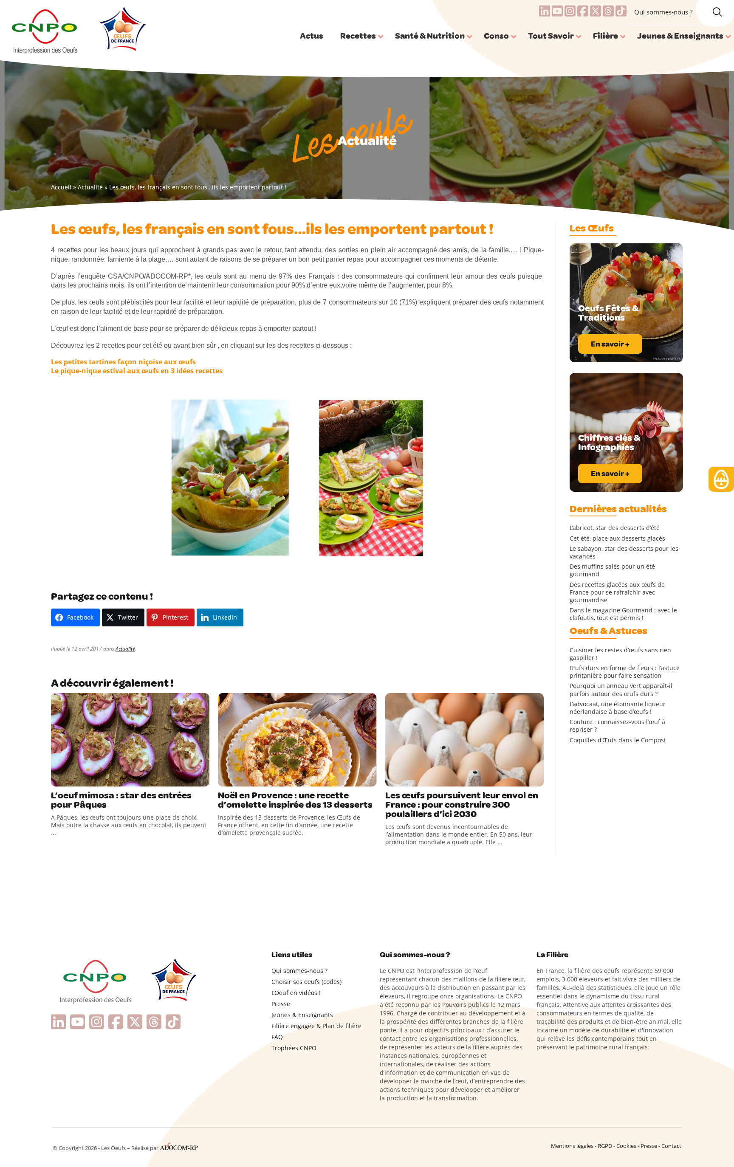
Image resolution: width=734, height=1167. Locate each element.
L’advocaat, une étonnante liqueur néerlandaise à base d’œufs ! (618, 708)
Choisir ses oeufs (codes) (306, 982)
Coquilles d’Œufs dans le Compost (618, 740)
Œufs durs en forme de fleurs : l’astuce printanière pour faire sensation (625, 671)
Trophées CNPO (293, 1048)
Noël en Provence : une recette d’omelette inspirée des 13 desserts (295, 800)
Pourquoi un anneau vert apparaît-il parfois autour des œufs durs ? (621, 689)
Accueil (61, 187)
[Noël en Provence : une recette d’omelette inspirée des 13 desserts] (297, 739)
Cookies (626, 1146)
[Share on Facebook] (58, 778)
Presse (280, 1004)
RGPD (605, 1146)
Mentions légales (572, 1146)
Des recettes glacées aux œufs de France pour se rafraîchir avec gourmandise (617, 592)
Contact (671, 1146)
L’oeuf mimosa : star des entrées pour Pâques (121, 800)
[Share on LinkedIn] (93, 778)
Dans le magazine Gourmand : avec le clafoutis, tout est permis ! (623, 614)
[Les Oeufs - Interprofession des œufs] (45, 30)
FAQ (277, 1037)
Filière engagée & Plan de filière (316, 1026)
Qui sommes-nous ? (663, 12)
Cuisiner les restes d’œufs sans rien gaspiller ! (620, 654)
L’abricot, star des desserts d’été (615, 528)
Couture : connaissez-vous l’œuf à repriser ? (617, 725)
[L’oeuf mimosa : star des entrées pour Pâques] (130, 739)
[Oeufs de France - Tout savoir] (121, 30)
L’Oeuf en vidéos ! (296, 993)
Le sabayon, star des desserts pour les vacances (624, 552)
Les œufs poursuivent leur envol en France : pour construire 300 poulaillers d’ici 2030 (461, 805)
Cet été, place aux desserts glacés (617, 538)
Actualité (90, 187)
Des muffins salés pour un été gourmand (612, 570)
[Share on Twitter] (76, 778)
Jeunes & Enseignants (302, 1015)
